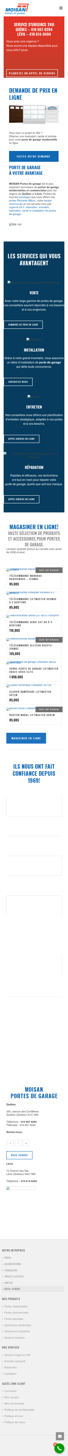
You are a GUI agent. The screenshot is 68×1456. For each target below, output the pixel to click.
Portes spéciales (13, 1319)
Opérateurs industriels (17, 1331)
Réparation (10, 1367)
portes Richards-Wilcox (22, 200)
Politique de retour (14, 1422)
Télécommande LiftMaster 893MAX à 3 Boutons (32, 600)
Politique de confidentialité (19, 1409)
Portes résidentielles (16, 1306)
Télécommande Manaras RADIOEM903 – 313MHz (25, 577)
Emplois (8, 1282)
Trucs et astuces (14, 1276)
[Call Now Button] (59, 1448)
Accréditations (12, 1264)
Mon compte (11, 1397)
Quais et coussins (14, 1337)
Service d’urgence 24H (17, 1355)
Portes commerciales (16, 1312)
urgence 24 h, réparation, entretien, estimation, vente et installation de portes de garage (32, 210)
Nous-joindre (12, 1289)
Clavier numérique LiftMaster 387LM (30, 693)
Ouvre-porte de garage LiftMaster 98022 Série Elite (33, 670)
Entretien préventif (14, 1361)
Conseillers (10, 1270)
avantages (25, 197)
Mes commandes (14, 1403)
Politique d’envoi (13, 1416)
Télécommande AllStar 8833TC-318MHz (31, 646)
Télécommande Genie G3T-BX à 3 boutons (30, 623)
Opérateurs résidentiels (17, 1325)
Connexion (10, 1391)
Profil (7, 1257)
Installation (10, 1373)
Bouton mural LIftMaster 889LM (32, 715)
